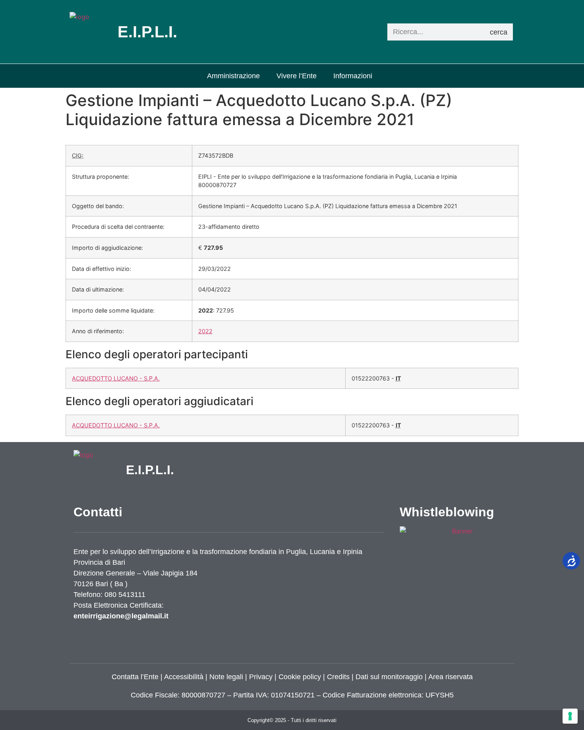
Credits (338, 677)
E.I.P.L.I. (150, 470)
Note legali (226, 677)
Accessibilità (183, 677)
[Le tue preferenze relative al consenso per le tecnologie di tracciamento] (570, 716)
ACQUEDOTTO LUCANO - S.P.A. (116, 378)
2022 (205, 331)
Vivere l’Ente (297, 76)
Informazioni (352, 76)
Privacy (260, 677)
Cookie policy (299, 677)
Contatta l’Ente (135, 677)
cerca (498, 32)
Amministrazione (233, 76)
